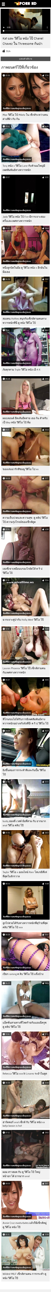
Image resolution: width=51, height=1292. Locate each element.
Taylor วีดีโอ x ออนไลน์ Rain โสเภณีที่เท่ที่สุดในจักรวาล (25, 874)
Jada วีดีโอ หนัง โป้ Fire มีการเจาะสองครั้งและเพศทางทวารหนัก (24, 218)
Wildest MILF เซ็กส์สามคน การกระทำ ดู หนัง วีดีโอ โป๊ (24, 1276)
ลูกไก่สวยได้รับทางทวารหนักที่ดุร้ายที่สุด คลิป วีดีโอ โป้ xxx (25, 925)
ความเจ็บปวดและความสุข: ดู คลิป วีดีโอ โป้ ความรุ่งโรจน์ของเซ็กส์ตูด (25, 520)
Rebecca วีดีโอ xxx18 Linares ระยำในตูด (25, 1073)
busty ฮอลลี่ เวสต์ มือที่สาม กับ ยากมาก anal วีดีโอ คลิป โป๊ (24, 823)
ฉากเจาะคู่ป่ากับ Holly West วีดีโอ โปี (23, 619)
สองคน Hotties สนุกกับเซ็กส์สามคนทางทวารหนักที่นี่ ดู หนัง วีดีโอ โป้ (24, 320)
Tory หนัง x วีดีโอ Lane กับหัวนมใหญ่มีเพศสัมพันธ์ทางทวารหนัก (24, 168)
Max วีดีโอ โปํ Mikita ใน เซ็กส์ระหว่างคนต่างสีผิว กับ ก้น (25, 117)
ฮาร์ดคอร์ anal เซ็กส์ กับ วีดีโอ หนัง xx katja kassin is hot (24, 1124)
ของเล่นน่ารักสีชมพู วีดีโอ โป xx (21, 469)
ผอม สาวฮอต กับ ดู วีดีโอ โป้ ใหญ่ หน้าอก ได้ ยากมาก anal (21, 1174)
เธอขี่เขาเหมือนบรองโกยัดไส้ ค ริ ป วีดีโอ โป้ (22, 570)
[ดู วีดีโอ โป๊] (25, 5)
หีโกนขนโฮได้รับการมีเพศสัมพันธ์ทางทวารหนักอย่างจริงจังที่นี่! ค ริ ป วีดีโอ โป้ (25, 721)
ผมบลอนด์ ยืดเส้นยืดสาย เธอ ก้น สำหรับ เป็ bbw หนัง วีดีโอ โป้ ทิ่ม (25, 420)
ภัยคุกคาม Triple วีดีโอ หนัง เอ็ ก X (21, 369)
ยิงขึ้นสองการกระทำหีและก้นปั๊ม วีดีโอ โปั (24, 772)
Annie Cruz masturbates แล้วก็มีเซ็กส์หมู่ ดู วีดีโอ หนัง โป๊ (25, 1225)
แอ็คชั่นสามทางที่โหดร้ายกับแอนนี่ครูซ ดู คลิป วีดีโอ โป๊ (25, 1024)
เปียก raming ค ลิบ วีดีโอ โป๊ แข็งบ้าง (23, 974)
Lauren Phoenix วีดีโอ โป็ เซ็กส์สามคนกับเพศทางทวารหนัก (24, 670)
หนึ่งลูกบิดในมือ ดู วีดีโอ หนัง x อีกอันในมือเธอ (25, 269)
